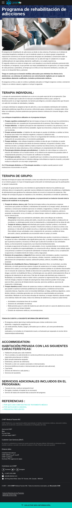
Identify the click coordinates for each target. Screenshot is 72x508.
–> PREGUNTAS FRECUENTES (13, 409)
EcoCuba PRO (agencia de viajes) (12, 459)
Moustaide (53, 486)
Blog (3, 431)
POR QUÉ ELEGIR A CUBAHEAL (15, 407)
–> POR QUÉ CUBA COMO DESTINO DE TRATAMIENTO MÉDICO (25, 405)
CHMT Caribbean (7, 457)
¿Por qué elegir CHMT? (9, 435)
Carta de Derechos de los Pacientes (13, 493)
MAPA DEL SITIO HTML (10, 495)
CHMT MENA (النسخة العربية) (10, 455)
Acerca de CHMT (7, 429)
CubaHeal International (9, 453)
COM (58, 486)
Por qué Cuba (6, 433)
